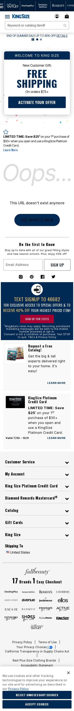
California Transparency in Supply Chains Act (37, 651)
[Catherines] (62, 592)
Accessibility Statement (37, 665)
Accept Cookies (37, 704)
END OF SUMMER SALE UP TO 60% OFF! (31, 35)
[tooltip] (12, 5)
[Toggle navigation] (7, 16)
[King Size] (62, 618)
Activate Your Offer (37, 102)
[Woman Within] (28, 592)
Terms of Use (48, 642)
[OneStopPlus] (11, 592)
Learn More (10, 150)
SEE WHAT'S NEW (37, 220)
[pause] (33, 39)
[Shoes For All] (28, 618)
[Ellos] (63, 600)
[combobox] (37, 25)
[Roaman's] (45, 592)
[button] (57, 16)
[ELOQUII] (28, 609)
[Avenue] (28, 600)
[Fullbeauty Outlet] (37, 627)
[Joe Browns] (45, 599)
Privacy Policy (22, 642)
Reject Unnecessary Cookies (37, 695)
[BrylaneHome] (45, 618)
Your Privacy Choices (31, 647)
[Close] (68, 672)
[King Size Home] (21, 16)
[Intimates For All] (11, 618)
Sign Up (57, 265)
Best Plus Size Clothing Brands (35, 660)
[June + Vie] (11, 609)
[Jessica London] (11, 600)
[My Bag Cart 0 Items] (67, 16)
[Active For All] (62, 609)
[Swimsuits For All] (45, 609)
